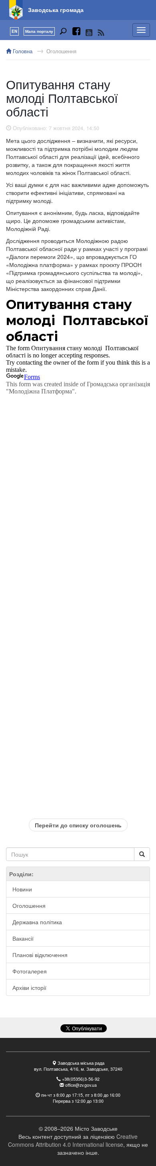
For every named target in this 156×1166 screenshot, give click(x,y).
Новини (22, 889)
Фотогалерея (29, 971)
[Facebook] (76, 32)
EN (14, 31)
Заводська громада (56, 10)
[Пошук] (63, 32)
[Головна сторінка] (16, 10)
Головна (21, 51)
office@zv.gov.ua (81, 1085)
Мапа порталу (39, 31)
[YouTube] (89, 32)
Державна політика (37, 922)
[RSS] (101, 32)
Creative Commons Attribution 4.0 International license (73, 1140)
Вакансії (23, 938)
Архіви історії (29, 987)
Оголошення (61, 51)
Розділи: (21, 874)
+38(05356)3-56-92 (81, 1079)
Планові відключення (40, 955)
